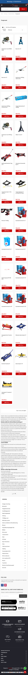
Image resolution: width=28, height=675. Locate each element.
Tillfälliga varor (5, 518)
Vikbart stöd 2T (19, 134)
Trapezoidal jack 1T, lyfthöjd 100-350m (20, 192)
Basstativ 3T (18, 48)
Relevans (15, 30)
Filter (3, 544)
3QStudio (10, 668)
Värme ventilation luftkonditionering (10, 522)
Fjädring (4, 548)
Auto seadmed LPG (6, 558)
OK (14, 494)
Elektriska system (6, 520)
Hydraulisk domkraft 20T (7, 306)
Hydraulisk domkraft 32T (21, 306)
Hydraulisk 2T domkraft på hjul (7, 393)
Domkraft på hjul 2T (6, 363)
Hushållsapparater (6, 511)
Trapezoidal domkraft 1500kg (20, 107)
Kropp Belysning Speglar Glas (8, 527)
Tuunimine (4, 563)
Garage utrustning (6, 504)
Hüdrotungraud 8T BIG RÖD (6, 278)
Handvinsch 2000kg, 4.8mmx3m (20, 78)
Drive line (4, 567)
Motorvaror (4, 532)
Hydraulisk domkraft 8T (21, 249)
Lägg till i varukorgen (7, 59)
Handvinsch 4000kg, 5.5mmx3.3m (6, 107)
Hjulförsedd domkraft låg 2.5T (7, 164)
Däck (3, 537)
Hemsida (4, 499)
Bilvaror (3, 525)
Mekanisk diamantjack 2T (21, 335)
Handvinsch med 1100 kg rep (7, 135)
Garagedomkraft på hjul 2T (7, 336)
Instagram (5, 585)
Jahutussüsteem (6, 546)
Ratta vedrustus (5, 555)
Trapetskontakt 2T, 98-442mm (7, 192)
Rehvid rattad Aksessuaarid (8, 565)
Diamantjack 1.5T (19, 363)
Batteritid (4, 506)
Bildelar (3, 530)
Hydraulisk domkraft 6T (7, 249)
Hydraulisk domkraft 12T (21, 277)
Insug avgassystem (6, 551)
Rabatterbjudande (6, 513)
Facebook (2, 585)
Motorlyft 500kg (5, 220)
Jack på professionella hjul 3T (20, 164)
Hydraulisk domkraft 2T (21, 220)
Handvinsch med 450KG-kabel (7, 49)
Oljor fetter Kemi (5, 541)
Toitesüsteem (5, 534)
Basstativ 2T (4, 77)
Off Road (4, 539)
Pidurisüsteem (5, 553)
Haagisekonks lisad (6, 508)
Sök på (23, 9)
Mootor (3, 560)
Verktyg (4, 515)
